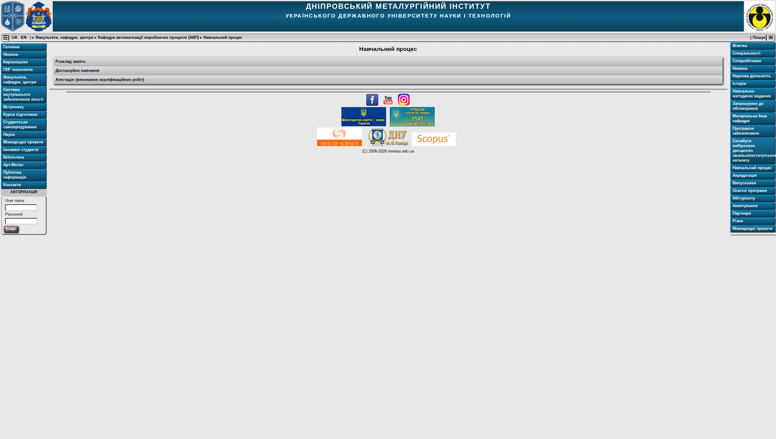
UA (15, 37)
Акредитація (745, 175)
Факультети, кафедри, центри (64, 37)
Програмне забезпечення (746, 131)
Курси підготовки (20, 114)
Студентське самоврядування (20, 124)
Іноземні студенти (20, 149)
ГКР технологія (18, 69)
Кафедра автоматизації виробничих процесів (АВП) (148, 37)
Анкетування (745, 205)
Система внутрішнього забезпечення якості (23, 94)
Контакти (12, 185)
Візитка (740, 45)
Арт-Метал (13, 165)
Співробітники (747, 61)
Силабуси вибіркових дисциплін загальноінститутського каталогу (753, 151)
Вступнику (13, 107)
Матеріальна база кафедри (750, 118)
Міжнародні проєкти (752, 228)
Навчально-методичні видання (752, 93)
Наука (9, 134)
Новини (10, 54)
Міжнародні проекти (23, 142)
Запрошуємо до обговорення (748, 106)
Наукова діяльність (752, 76)
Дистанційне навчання (77, 70)
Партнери (742, 213)
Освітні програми (750, 190)
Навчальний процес (222, 37)
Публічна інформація (14, 174)
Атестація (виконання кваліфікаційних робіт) (99, 79)
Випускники (744, 183)
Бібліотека (13, 157)
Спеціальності (747, 53)
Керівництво (15, 62)
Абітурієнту (744, 198)
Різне (738, 221)
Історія (739, 83)
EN (24, 37)
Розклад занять (70, 61)
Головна (11, 47)
